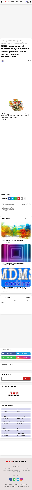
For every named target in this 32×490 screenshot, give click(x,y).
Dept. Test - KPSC (6, 430)
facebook (9, 353)
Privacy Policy (24, 484)
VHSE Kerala (5, 423)
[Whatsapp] (15, 198)
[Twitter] (12, 198)
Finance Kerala (20, 421)
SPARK (3, 409)
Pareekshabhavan (6, 414)
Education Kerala (6, 421)
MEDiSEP (4, 428)
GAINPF (4, 416)
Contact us (16, 484)
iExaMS (19, 411)
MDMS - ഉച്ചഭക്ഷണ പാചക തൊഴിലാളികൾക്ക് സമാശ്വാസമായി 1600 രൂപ (12, 264)
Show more (27, 218)
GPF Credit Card (20, 418)
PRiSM (18, 428)
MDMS (6, 40)
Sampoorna (20, 414)
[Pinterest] (18, 198)
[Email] (22, 198)
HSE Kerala (19, 423)
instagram (24, 357)
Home (2, 40)
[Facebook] (9, 198)
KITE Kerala (4, 426)
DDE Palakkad (20, 426)
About (10, 484)
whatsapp (9, 357)
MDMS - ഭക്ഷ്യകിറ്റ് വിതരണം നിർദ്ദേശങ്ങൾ (12, 240)
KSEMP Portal (5, 418)
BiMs (18, 409)
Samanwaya (5, 435)
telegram (24, 353)
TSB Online (4, 411)
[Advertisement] (16, 21)
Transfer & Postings (21, 416)
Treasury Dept (20, 433)
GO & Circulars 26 (21, 435)
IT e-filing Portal (20, 430)
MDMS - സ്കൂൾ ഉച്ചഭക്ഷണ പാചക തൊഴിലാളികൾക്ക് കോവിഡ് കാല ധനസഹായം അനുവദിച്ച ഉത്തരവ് (14, 288)
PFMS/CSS (4, 433)
